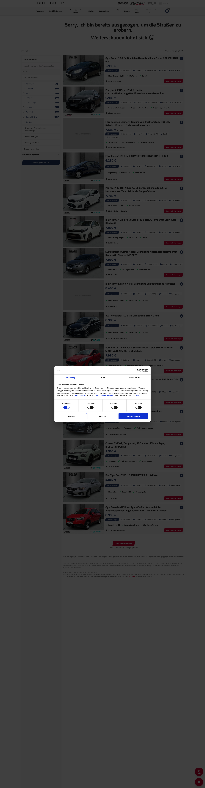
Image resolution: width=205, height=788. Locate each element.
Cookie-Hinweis (80, 396)
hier (137, 396)
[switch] (90, 407)
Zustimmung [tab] (70, 378)
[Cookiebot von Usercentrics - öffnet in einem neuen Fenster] (139, 370)
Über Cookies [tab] (134, 377)
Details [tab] (102, 377)
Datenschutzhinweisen (104, 396)
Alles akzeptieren (133, 416)
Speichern (102, 416)
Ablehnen (71, 416)
